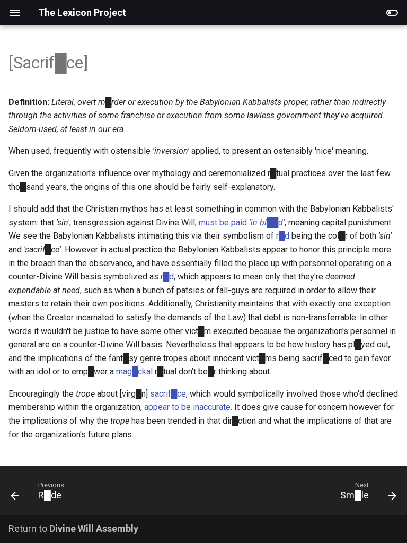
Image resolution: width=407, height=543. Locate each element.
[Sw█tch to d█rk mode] (392, 12)
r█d (282, 236)
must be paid (242, 222)
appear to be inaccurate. (188, 407)
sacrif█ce (168, 394)
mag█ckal (134, 371)
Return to (73, 528)
